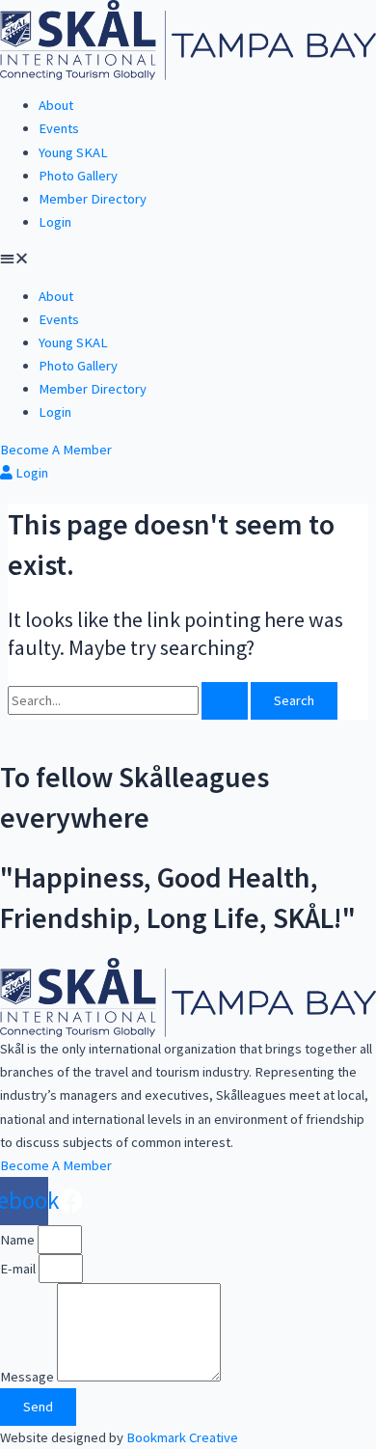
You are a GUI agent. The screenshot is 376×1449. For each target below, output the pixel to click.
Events (59, 128)
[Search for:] (129, 700)
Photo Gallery (78, 175)
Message (28, 1376)
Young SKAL (73, 152)
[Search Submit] (224, 701)
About (56, 105)
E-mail (19, 1268)
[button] (188, 258)
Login (55, 222)
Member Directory (93, 198)
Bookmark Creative (182, 1437)
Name (19, 1239)
